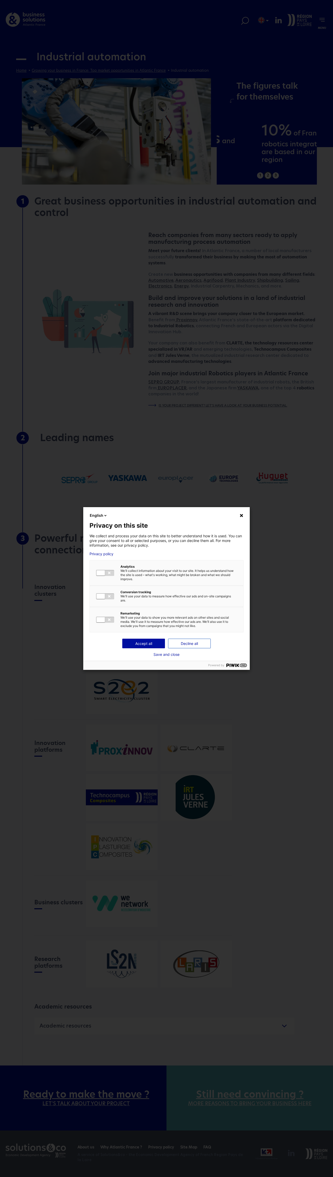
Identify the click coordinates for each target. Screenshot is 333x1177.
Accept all (143, 643)
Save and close (166, 654)
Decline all (189, 643)
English (96, 515)
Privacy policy (101, 554)
